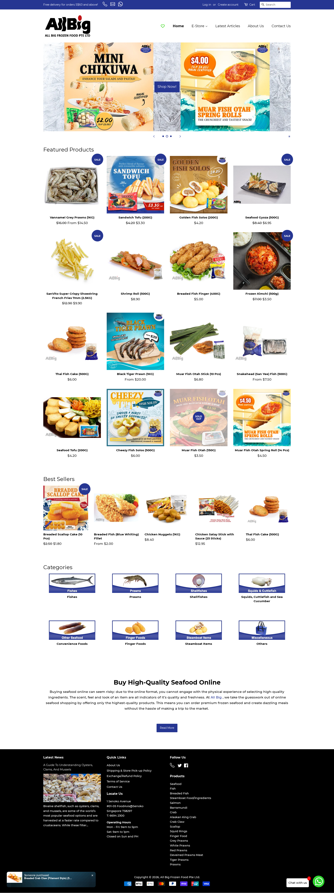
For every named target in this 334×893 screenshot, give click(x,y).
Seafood (175, 784)
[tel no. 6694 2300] (173, 766)
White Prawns (180, 845)
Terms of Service (118, 781)
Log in (207, 4)
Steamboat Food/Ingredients (190, 798)
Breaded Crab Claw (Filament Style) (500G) (48, 878)
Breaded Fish (179, 793)
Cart (252, 4)
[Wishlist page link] (163, 26)
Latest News (53, 757)
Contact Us (281, 26)
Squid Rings (178, 831)
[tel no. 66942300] (105, 5)
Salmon (175, 803)
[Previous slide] (154, 136)
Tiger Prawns (179, 860)
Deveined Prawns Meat (186, 855)
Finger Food (178, 836)
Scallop (175, 826)
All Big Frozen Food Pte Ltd (179, 877)
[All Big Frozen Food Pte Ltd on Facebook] (186, 766)
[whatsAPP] (121, 5)
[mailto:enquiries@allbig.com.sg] (113, 5)
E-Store (198, 26)
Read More (167, 727)
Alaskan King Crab (183, 817)
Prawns (175, 864)
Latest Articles (227, 26)
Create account (228, 4)
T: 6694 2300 (115, 815)
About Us (256, 26)
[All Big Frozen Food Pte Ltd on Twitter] (180, 766)
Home (178, 26)
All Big (216, 697)
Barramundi (178, 807)
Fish (173, 788)
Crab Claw (177, 822)
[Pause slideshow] (289, 136)
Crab (173, 812)
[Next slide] (180, 136)
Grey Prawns (179, 840)
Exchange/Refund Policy (124, 776)
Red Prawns (178, 850)
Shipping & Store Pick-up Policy (129, 770)
